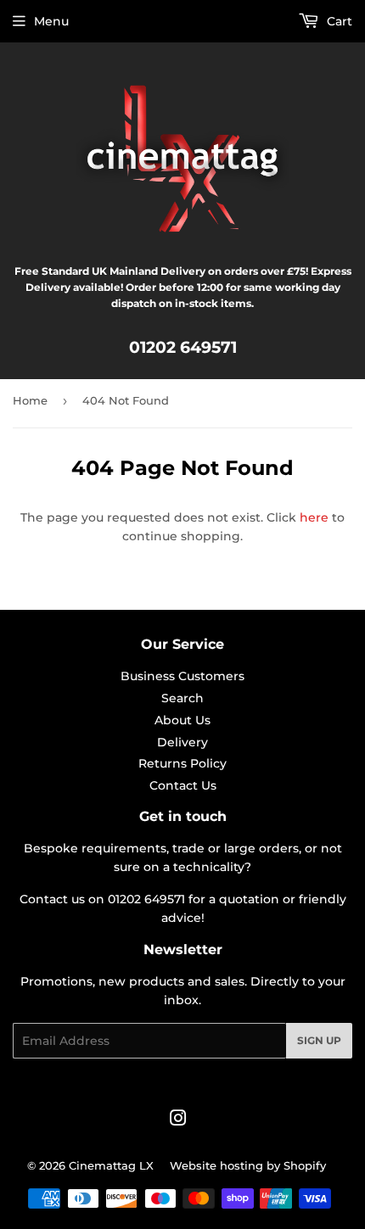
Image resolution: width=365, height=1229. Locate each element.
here (314, 517)
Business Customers (182, 676)
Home (30, 400)
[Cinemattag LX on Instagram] (178, 1120)
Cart (337, 21)
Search (182, 698)
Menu (51, 21)
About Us (182, 720)
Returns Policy (182, 763)
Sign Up (319, 1040)
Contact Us (182, 785)
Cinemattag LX (111, 1165)
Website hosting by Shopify (248, 1165)
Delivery (182, 742)
